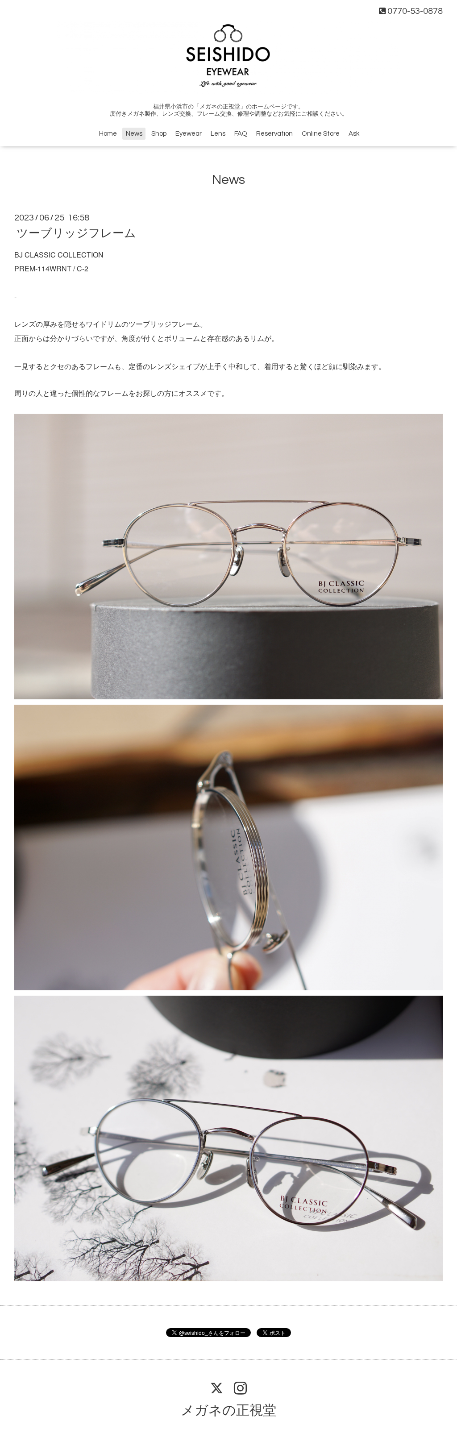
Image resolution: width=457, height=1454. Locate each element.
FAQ (240, 133)
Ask (354, 133)
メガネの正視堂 (228, 1410)
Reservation (274, 133)
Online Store (321, 133)
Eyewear (188, 133)
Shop (158, 133)
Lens (218, 133)
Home (108, 133)
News (134, 133)
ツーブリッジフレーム (76, 233)
